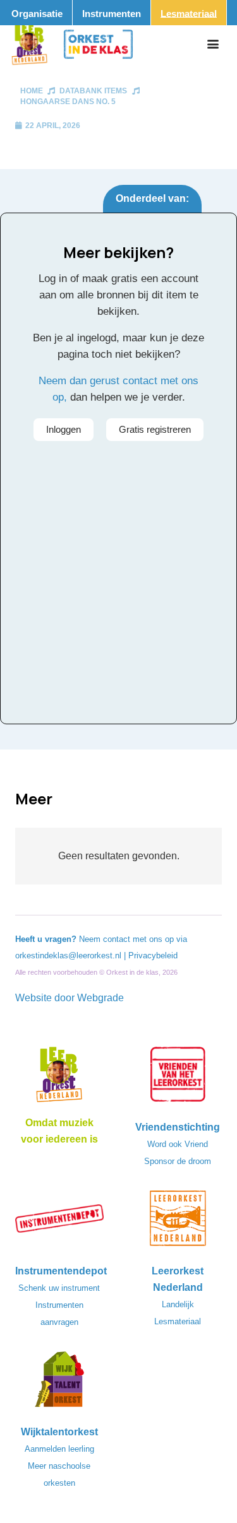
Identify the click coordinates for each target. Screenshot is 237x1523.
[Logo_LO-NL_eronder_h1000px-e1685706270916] (59, 1078)
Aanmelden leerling (59, 1449)
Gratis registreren (155, 429)
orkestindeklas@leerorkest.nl (68, 955)
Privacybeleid (153, 955)
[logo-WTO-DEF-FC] (59, 1382)
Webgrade (100, 997)
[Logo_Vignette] (29, 44)
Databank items (93, 90)
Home (31, 90)
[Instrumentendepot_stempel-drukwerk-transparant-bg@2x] (59, 1222)
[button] (213, 44)
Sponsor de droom (177, 1161)
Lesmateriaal (177, 1321)
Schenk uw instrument (59, 1288)
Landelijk (178, 1304)
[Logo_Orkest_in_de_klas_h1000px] (98, 44)
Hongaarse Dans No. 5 (68, 101)
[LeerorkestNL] (178, 1222)
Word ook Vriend (177, 1144)
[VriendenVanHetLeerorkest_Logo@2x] (178, 1078)
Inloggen (63, 429)
